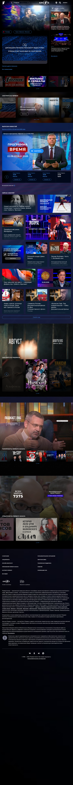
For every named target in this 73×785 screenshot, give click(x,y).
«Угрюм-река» (6, 608)
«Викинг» (13, 608)
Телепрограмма (8, 69)
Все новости (54, 56)
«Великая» (26, 608)
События (40, 566)
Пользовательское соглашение (46, 556)
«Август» (37, 606)
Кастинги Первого (7, 570)
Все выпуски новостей (7, 185)
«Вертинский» (33, 608)
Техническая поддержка (44, 563)
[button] (36, 88)
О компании (5, 556)
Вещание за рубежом (25, 584)
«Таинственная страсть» (44, 608)
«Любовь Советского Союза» (49, 606)
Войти (65, 2)
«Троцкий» (19, 608)
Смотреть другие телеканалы (9, 66)
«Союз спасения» (62, 606)
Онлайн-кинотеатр (7, 563)
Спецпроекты (6, 559)
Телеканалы (11, 633)
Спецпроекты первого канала (13, 516)
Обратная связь (42, 559)
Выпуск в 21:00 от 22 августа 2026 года (13, 129)
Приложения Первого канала (10, 566)
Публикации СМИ (42, 570)
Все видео (5, 573)
